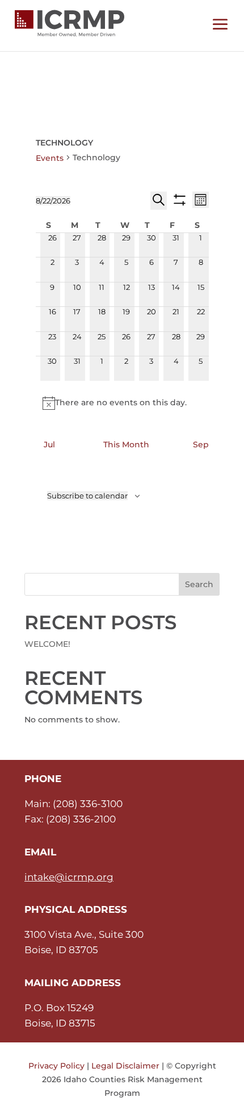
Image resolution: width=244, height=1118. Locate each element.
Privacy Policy (56, 1066)
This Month (126, 444)
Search (199, 584)
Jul (49, 444)
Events (50, 158)
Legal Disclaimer (125, 1066)
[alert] (122, 403)
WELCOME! (47, 644)
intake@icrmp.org (68, 877)
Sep (201, 444)
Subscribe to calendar (87, 495)
